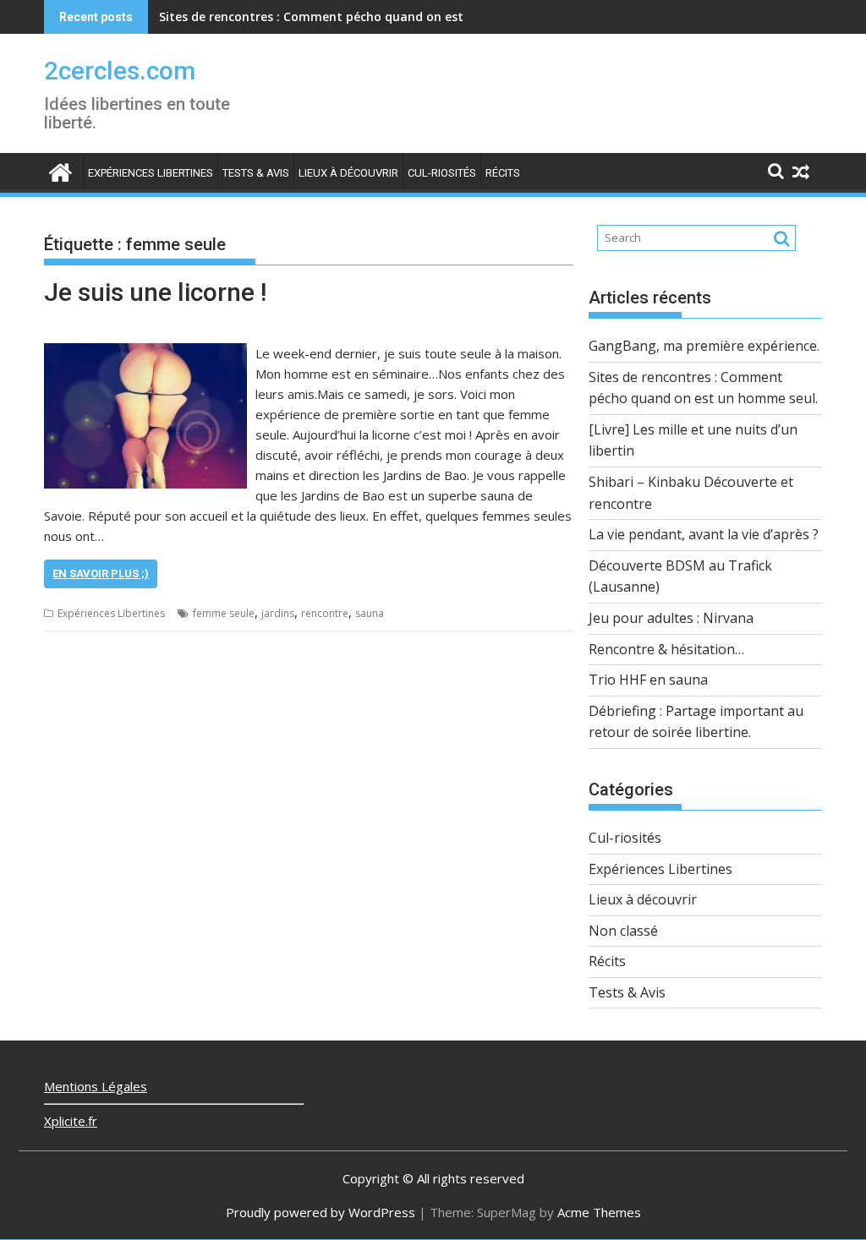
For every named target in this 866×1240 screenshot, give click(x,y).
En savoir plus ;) (100, 573)
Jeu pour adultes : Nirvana (671, 618)
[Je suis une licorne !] (145, 353)
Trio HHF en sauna (648, 679)
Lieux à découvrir (348, 173)
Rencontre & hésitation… (666, 649)
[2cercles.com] (60, 170)
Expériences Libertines (150, 173)
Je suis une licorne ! (155, 292)
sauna (369, 613)
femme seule (224, 613)
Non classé (623, 930)
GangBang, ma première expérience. (704, 345)
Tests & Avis (255, 173)
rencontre (324, 613)
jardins (277, 613)
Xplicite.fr (70, 1120)
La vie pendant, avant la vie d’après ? (704, 534)
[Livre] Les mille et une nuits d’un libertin (279, 16)
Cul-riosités (442, 173)
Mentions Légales (95, 1086)
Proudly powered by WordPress (320, 1212)
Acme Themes (599, 1212)
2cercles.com (119, 70)
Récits (502, 173)
